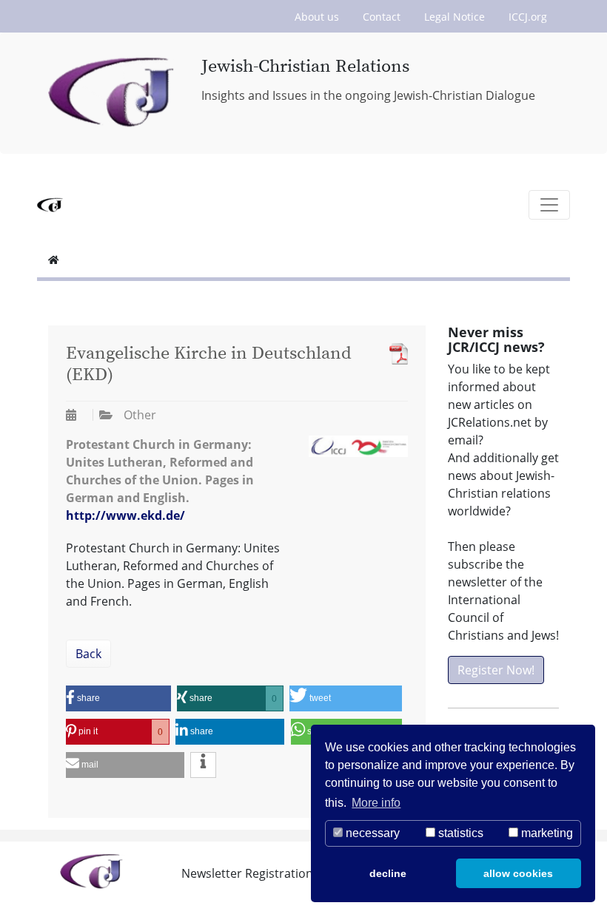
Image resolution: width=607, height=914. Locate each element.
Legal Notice (454, 17)
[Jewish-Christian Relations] (113, 93)
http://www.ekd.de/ (125, 515)
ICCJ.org (528, 17)
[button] (118, 698)
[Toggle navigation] (549, 205)
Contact (381, 17)
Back (88, 654)
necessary (371, 833)
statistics (459, 833)
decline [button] (387, 873)
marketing (545, 833)
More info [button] (376, 802)
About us (317, 17)
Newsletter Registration (247, 873)
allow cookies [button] (518, 873)
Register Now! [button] (495, 670)
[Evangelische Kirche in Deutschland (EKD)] (395, 354)
